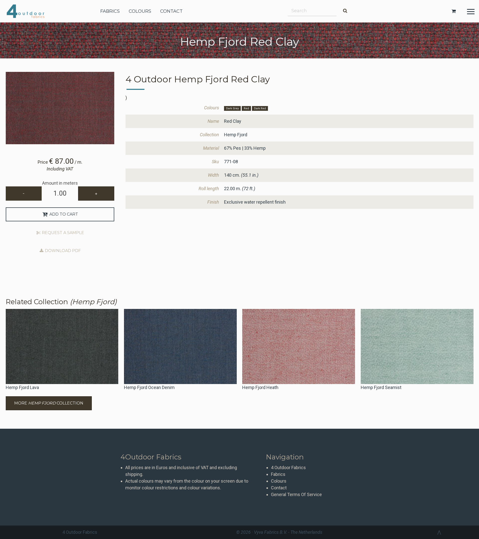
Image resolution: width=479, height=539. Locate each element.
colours (140, 11)
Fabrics (278, 474)
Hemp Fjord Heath (260, 387)
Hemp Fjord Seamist (381, 387)
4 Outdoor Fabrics (29, 11)
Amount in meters (60, 183)
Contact (279, 487)
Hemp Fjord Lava (22, 387)
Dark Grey (232, 108)
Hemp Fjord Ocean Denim (149, 387)
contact (171, 11)
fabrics (110, 11)
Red (246, 108)
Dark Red (260, 108)
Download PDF (62, 250)
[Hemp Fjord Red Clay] (60, 108)
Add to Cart (63, 214)
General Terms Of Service (296, 494)
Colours (278, 481)
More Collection (48, 403)
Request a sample (62, 232)
